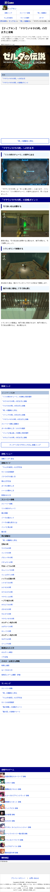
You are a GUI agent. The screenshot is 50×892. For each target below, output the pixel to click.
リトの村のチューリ (8, 508)
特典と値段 (5, 665)
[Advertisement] (25, 111)
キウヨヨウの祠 (6, 591)
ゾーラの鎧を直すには (9, 522)
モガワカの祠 (6, 639)
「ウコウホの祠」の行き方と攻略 (13, 405)
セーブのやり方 (6, 670)
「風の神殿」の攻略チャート (11, 706)
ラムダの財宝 (8, 18)
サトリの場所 (25, 18)
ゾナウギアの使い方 (8, 476)
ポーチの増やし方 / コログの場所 (13, 428)
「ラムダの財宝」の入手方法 (11, 467)
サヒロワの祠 (6, 613)
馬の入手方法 (6, 481)
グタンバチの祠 (6, 557)
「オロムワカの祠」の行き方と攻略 (14, 437)
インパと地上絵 (6, 527)
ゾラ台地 (4, 656)
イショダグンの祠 (7, 574)
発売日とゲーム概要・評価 (10, 674)
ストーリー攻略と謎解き (10, 424)
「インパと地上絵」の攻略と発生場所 (15, 433)
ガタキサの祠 (6, 609)
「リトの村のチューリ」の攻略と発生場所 (17, 396)
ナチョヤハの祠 (6, 562)
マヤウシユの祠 (6, 596)
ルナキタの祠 (6, 587)
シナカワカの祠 (6, 582)
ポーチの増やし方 (7, 485)
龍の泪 (3, 531)
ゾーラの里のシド (7, 517)
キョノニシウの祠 (7, 570)
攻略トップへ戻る (7, 458)
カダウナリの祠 (6, 626)
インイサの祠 (6, 552)
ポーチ (41, 18)
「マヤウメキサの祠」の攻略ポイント (15, 82)
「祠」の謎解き (41, 13)
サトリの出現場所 (7, 471)
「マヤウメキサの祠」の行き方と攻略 (15, 419)
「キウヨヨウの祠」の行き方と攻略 (14, 401)
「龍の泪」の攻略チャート (10, 711)
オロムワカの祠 (6, 604)
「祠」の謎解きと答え (9, 410)
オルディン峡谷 (6, 652)
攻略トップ (8, 13)
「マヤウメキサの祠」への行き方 (13, 78)
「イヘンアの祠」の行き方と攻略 (13, 415)
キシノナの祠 (6, 631)
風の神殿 (4, 512)
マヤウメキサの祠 (7, 618)
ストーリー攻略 (25, 13)
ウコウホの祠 (6, 548)
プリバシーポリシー (18, 878)
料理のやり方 (6, 495)
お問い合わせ (34, 878)
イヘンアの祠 (6, 643)
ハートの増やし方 (7, 490)
